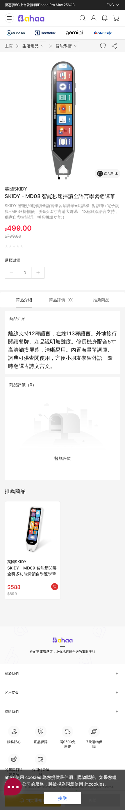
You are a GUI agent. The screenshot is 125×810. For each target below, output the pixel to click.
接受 (62, 798)
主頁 (9, 45)
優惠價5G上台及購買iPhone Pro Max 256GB (40, 5)
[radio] (6, 246)
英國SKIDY (16, 189)
